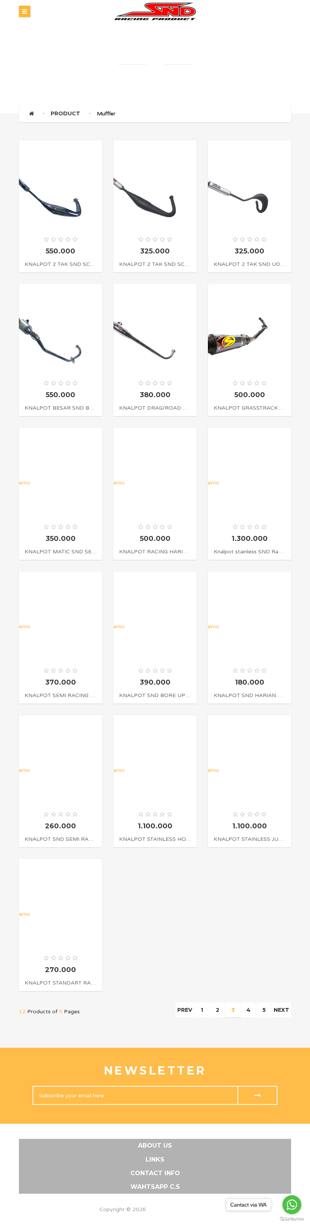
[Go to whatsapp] (291, 1204)
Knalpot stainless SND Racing (249, 551)
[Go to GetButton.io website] (292, 1219)
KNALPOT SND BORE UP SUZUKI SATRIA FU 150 (155, 695)
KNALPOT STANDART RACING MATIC (60, 983)
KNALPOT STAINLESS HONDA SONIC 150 (155, 839)
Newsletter (155, 1071)
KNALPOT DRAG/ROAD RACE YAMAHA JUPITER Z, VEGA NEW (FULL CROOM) (155, 408)
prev (184, 1009)
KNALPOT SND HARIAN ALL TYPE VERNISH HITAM (249, 695)
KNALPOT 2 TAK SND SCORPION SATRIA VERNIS (155, 264)
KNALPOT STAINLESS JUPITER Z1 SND (249, 839)
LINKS (155, 1159)
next (281, 1009)
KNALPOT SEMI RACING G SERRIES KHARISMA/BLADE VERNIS (60, 695)
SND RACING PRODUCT (179, 1209)
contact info (155, 1173)
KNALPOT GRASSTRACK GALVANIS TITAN (249, 408)
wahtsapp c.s (155, 1186)
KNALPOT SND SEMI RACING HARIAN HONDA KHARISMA (60, 839)
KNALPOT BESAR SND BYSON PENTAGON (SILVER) (60, 408)
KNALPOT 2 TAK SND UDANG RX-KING (249, 264)
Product (65, 113)
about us (155, 1145)
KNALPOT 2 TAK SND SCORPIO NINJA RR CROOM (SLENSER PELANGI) (60, 264)
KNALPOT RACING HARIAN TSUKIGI (155, 551)
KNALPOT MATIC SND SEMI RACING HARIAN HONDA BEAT (60, 551)
